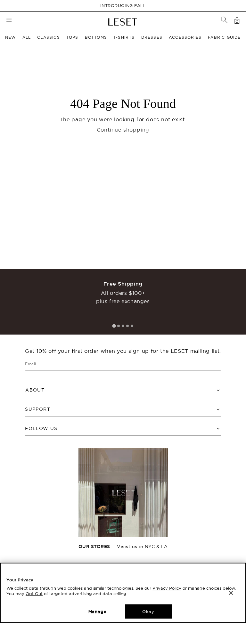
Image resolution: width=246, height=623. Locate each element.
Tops (72, 37)
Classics (48, 37)
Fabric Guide (224, 37)
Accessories (185, 37)
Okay (148, 611)
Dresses (151, 37)
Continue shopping (123, 129)
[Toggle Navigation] (9, 21)
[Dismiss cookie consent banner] (231, 593)
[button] (224, 20)
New (10, 37)
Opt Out (34, 593)
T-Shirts (124, 37)
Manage (97, 611)
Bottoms (96, 37)
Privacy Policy (166, 588)
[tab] (114, 326)
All (26, 37)
